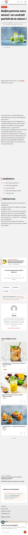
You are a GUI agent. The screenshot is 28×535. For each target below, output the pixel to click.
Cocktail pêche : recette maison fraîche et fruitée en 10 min (14, 363)
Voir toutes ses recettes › (14, 328)
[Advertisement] (14, 64)
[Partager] (24, 369)
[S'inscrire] (25, 532)
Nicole (10, 22)
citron (4, 136)
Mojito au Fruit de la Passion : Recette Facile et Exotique (12, 395)
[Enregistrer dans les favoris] (20, 369)
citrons (9, 193)
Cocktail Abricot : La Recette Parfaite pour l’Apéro (14, 427)
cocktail (21, 81)
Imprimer (16, 287)
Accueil (2, 4)
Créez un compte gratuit (9, 296)
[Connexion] (2, 1)
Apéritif (6, 4)
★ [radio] (9, 275)
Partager (6, 291)
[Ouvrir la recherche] (21, 1)
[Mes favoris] (18, 1)
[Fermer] (26, 524)
